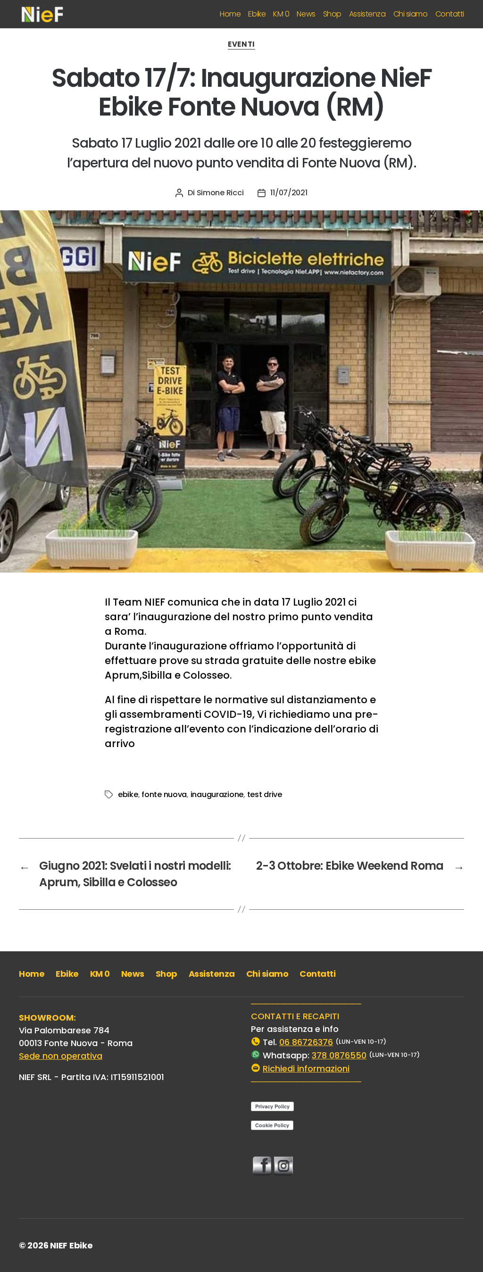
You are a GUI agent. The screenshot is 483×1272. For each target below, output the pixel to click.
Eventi (241, 44)
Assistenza (367, 13)
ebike (128, 794)
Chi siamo (410, 13)
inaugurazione (217, 794)
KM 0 (281, 13)
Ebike (257, 13)
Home (230, 13)
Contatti (449, 13)
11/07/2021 (288, 192)
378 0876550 (339, 1055)
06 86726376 (306, 1042)
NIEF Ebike (71, 1245)
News (306, 13)
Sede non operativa (60, 1056)
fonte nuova (164, 794)
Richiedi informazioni (306, 1068)
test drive (264, 794)
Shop (332, 13)
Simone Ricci (220, 192)
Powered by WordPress (152, 1245)
